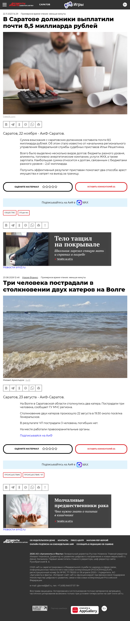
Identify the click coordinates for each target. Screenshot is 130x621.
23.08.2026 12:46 (11, 277)
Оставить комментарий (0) (101, 187)
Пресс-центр (77, 540)
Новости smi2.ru (14, 267)
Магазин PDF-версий (97, 540)
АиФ (28, 380)
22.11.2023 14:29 (10, 14)
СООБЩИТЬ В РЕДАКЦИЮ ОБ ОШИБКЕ (95, 544)
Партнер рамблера (59, 608)
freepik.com (9, 116)
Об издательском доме (42, 540)
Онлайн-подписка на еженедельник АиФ (52, 544)
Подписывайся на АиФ (36, 435)
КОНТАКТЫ (63, 540)
